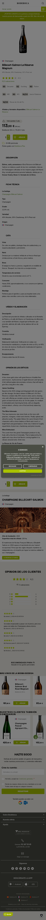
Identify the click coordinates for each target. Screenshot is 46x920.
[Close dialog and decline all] (42, 447)
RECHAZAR (12, 466)
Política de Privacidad (13, 457)
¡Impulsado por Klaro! (36, 475)
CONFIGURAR (32, 466)
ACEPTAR (22, 471)
